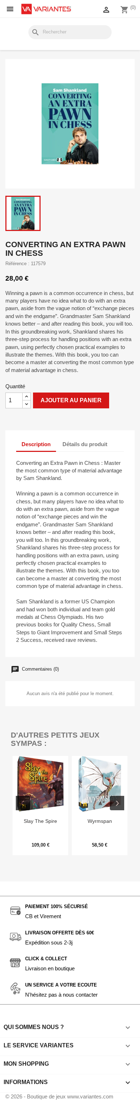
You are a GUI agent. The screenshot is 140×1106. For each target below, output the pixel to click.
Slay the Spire (40, 821)
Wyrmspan (100, 821)
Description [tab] (36, 444)
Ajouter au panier (71, 400)
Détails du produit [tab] (84, 444)
